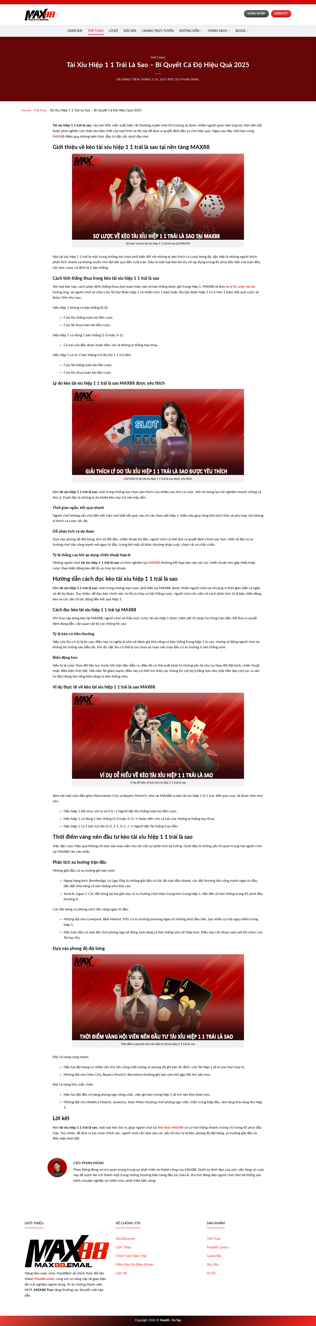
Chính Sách (217, 30)
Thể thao (95, 30)
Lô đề (113, 30)
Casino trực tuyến (158, 30)
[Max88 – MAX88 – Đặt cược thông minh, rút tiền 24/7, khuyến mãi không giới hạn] (40, 14)
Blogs (240, 30)
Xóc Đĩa (130, 30)
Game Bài (74, 30)
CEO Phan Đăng (186, 79)
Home (26, 110)
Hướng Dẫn (189, 30)
